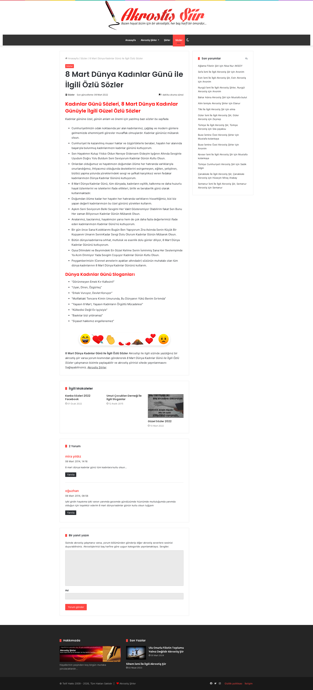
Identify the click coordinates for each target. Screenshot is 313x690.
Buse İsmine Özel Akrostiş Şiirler (216, 134)
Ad (66, 590)
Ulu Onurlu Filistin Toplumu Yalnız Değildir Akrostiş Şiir (166, 649)
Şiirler (167, 40)
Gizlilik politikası (233, 683)
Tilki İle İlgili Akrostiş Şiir (211, 109)
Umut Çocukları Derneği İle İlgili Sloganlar (124, 397)
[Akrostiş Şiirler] (156, 15)
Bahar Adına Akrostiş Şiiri (212, 97)
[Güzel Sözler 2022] (166, 406)
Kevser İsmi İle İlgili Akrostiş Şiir (215, 154)
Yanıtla (70, 474)
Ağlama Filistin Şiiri (208, 65)
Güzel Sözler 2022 (160, 421)
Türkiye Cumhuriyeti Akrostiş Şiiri (216, 164)
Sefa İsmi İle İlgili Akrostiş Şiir (214, 71)
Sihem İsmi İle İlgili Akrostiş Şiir (146, 664)
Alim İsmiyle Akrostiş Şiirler (213, 103)
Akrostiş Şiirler (149, 40)
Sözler (178, 40)
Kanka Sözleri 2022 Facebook (77, 397)
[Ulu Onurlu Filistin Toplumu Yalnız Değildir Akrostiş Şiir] (136, 653)
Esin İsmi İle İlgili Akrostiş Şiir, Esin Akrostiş (222, 77)
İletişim (249, 683)
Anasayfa (130, 40)
